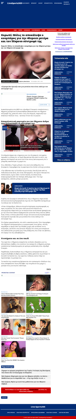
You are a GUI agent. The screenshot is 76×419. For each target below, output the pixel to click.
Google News (33, 389)
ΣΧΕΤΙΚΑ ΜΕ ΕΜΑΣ (64, 412)
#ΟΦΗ (43, 30)
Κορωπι (5, 397)
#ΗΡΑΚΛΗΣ (27, 30)
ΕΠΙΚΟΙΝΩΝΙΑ (58, 3)
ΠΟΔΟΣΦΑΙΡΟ (25, 3)
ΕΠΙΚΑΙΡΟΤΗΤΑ (48, 3)
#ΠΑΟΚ (60, 30)
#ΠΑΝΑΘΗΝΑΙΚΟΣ (52, 30)
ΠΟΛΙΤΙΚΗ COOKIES (51, 412)
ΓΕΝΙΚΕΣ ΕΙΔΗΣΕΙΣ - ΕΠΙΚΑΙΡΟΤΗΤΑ (10, 81)
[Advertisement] (38, 17)
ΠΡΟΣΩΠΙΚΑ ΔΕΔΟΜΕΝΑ (38, 412)
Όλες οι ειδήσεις (63, 160)
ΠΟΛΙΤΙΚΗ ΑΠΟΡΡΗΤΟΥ (23, 412)
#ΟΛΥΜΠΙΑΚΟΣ (36, 30)
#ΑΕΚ (15, 30)
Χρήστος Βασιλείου (24, 81)
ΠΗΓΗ (49, 269)
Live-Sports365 (38, 406)
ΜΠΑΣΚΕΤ (34, 3)
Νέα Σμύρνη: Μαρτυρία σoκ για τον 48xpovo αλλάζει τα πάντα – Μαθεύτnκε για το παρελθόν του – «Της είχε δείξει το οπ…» (24, 377)
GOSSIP (40, 3)
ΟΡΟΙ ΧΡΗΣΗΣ (11, 412)
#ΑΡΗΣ (20, 30)
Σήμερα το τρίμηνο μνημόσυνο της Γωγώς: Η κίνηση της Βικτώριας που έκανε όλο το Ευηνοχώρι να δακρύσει (25, 372)
